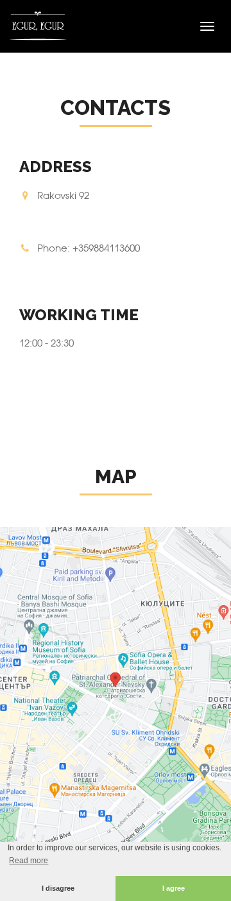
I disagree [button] (58, 888)
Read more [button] (28, 860)
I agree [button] (173, 888)
